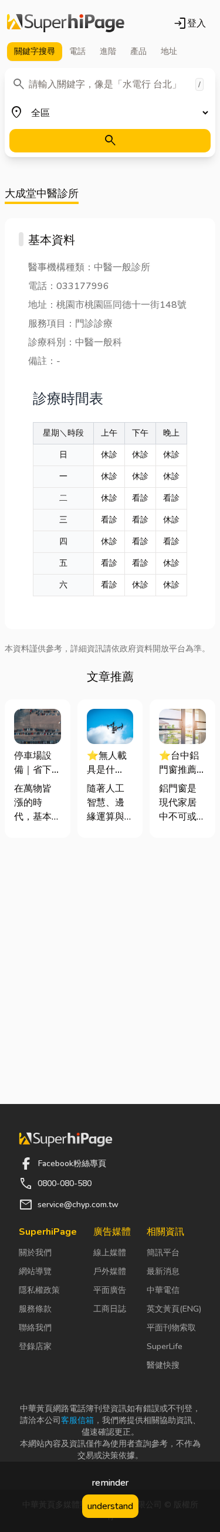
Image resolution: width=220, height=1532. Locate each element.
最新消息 (163, 1271)
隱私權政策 (39, 1290)
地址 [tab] (169, 51)
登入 (189, 23)
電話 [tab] (77, 51)
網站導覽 (35, 1271)
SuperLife (164, 1346)
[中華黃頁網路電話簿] (65, 23)
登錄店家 (35, 1346)
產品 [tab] (138, 51)
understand (110, 1506)
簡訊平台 (163, 1252)
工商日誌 (109, 1308)
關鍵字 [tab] (34, 51)
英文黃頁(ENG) (174, 1308)
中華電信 (163, 1290)
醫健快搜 (163, 1365)
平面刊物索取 (171, 1327)
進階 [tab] (108, 51)
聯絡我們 (35, 1327)
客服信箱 (77, 1420)
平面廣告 (109, 1290)
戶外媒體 (109, 1271)
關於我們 (35, 1252)
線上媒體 (109, 1252)
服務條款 (35, 1308)
